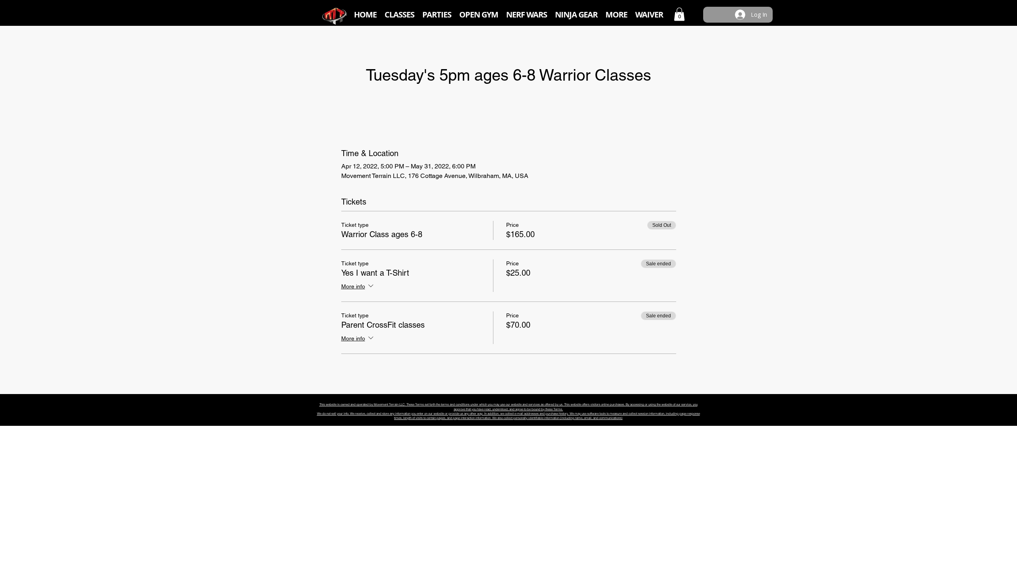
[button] (399, 15)
